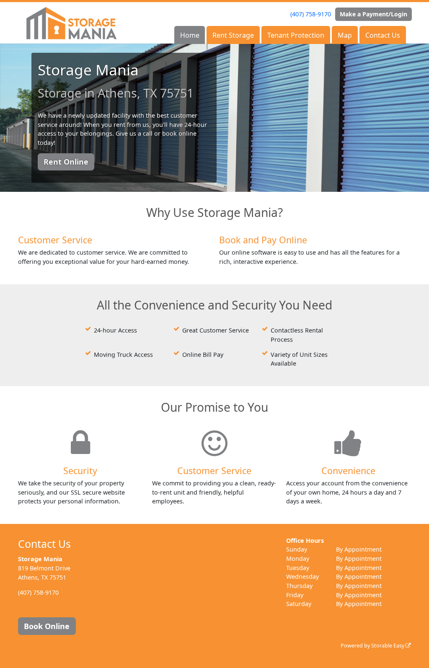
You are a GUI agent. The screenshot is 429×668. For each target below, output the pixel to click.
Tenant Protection (295, 35)
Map (345, 35)
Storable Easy (388, 645)
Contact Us (382, 35)
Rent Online (66, 162)
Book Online (47, 626)
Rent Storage (233, 35)
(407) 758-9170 (310, 14)
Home (189, 35)
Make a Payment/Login (373, 14)
